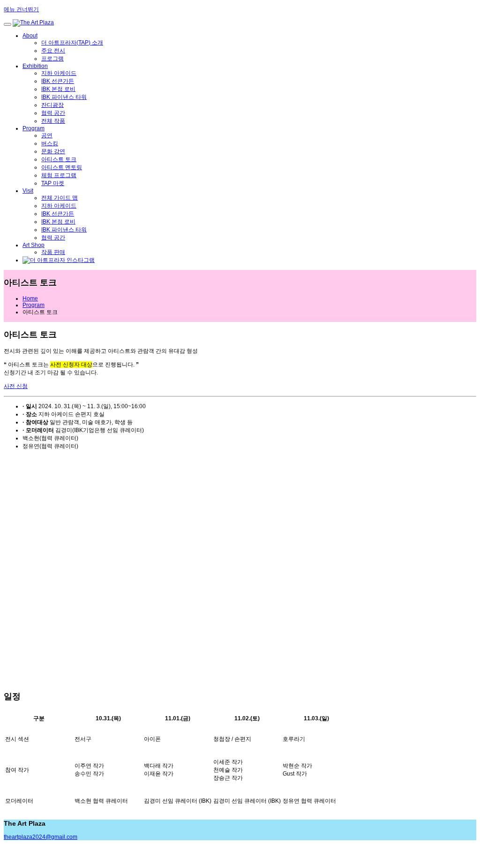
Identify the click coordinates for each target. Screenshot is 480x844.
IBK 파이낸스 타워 (64, 97)
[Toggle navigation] (7, 24)
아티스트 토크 (58, 159)
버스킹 (49, 143)
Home (30, 298)
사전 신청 (16, 386)
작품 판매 (53, 252)
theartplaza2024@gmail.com (40, 837)
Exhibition (35, 66)
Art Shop (33, 245)
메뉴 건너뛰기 (21, 9)
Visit (27, 190)
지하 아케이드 (58, 73)
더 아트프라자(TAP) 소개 (72, 42)
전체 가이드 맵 (59, 197)
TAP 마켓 (52, 183)
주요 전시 (53, 50)
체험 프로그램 (58, 175)
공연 (46, 135)
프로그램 (52, 58)
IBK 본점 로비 (58, 89)
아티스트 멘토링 (61, 167)
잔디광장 (52, 105)
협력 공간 (53, 113)
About (30, 35)
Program (33, 128)
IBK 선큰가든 (57, 81)
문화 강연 (53, 151)
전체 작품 (53, 121)
